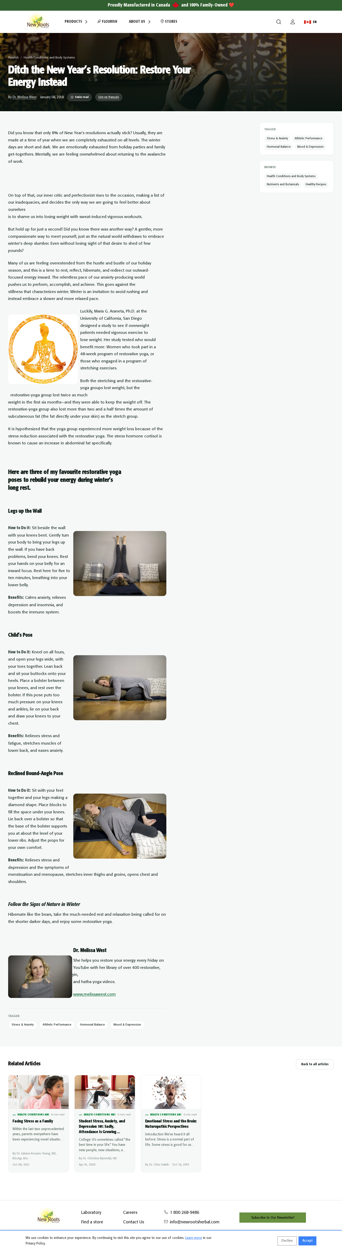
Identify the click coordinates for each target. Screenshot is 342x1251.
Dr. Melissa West (24, 97)
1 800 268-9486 (184, 1213)
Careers (130, 1213)
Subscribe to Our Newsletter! (272, 1217)
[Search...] (278, 22)
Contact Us (133, 1222)
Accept (307, 1240)
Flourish (109, 21)
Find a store (92, 1222)
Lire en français (108, 97)
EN (315, 22)
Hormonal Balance (92, 1024)
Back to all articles (315, 1064)
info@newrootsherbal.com (194, 1222)
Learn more (193, 1238)
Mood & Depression (127, 1024)
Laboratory (91, 1213)
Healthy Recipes (316, 184)
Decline (287, 1240)
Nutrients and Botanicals (283, 184)
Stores (170, 21)
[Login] (292, 22)
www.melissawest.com (94, 994)
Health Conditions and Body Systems (49, 57)
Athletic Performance (57, 1024)
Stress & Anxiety (23, 1024)
